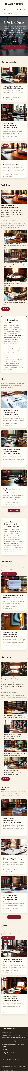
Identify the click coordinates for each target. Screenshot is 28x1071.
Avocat (10, 13)
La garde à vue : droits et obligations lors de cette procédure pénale (10, 412)
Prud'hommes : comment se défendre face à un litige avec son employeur (11, 451)
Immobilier (16, 10)
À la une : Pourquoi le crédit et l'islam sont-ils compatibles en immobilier (14, 47)
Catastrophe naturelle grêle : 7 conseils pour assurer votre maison (10, 634)
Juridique (4, 10)
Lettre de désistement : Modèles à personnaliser (11, 164)
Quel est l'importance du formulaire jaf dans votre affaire (14, 859)
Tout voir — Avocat (8, 938)
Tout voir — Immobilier (9, 574)
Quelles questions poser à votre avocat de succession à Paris (13, 960)
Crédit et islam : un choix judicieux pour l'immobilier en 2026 (10, 125)
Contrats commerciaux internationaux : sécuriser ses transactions (13, 773)
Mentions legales (17, 1066)
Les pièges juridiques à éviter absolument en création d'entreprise (10, 897)
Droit (10, 10)
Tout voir (5, 309)
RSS (24, 1066)
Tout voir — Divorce (14, 917)
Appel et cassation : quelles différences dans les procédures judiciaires (11, 491)
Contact (9, 1066)
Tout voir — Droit (14, 510)
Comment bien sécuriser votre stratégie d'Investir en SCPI (13, 596)
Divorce (4, 13)
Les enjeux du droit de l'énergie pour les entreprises (11, 678)
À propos (4, 1066)
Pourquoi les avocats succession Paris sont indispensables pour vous (11, 998)
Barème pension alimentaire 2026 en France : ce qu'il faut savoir (12, 820)
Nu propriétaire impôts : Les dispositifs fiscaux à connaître (13, 87)
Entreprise (23, 10)
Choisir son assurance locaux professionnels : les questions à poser (13, 736)
